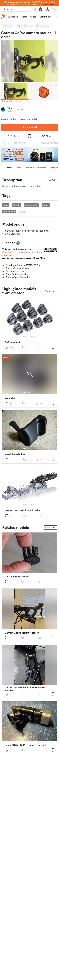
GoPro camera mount (17, 576)
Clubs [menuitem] (33, 16)
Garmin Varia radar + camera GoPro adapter (25, 689)
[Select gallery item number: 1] (24, 336)
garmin (45, 205)
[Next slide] (55, 91)
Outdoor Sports (43, 26)
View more (50, 291)
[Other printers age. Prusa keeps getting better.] (29, 154)
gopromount (9, 211)
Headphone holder (15, 454)
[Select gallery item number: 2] (27, 336)
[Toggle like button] (6, 347)
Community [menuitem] (45, 16)
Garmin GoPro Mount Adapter (22, 632)
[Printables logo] (3, 16)
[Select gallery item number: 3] (29, 336)
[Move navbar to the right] (56, 16)
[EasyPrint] (35, 9)
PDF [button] (53, 179)
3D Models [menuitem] (13, 16)
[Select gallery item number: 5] (34, 336)
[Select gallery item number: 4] (32, 336)
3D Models (8, 26)
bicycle (16, 205)
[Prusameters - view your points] (40, 9)
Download (31, 127)
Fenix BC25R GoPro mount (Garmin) (25, 745)
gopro (6, 205)
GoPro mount (12, 342)
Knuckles (10, 398)
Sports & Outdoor (24, 26)
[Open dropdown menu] (55, 32)
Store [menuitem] (24, 16)
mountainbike (31, 205)
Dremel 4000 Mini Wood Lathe (22, 510)
